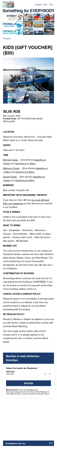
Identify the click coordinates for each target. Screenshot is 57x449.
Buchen (28, 383)
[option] (9, 97)
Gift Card (10, 372)
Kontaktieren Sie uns (15, 443)
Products (7, 38)
